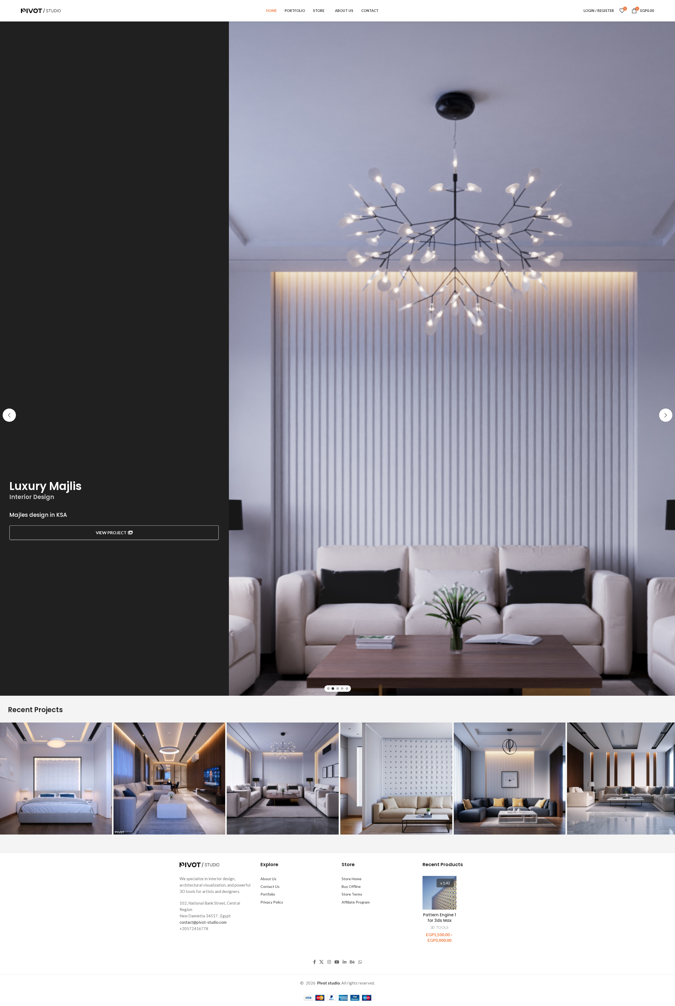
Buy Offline (351, 886)
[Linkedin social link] (344, 962)
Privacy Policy (271, 902)
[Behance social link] (352, 962)
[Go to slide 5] (347, 688)
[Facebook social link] (314, 962)
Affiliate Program (356, 902)
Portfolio (267, 894)
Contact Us (270, 886)
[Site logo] (41, 10)
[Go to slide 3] (337, 688)
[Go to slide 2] (333, 688)
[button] (9, 415)
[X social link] (321, 962)
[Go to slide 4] (342, 688)
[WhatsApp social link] (360, 962)
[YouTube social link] (337, 962)
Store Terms (352, 894)
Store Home (352, 878)
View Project (111, 531)
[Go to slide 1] (328, 688)
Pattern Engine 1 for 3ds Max (439, 917)
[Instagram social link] (329, 962)
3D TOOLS (439, 927)
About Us (268, 878)
